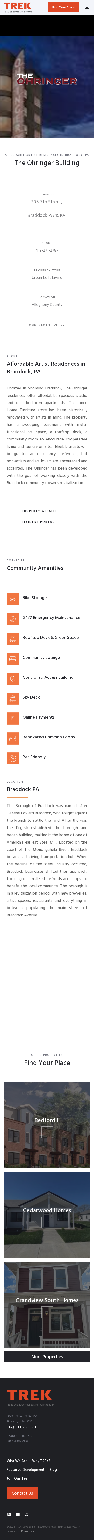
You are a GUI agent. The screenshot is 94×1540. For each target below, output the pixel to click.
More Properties (47, 1357)
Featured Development (26, 1470)
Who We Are (17, 1461)
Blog (53, 1470)
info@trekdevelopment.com (24, 1427)
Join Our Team (18, 1478)
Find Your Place (63, 7)
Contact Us (22, 1493)
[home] (18, 7)
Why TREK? (41, 1461)
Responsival (27, 1531)
